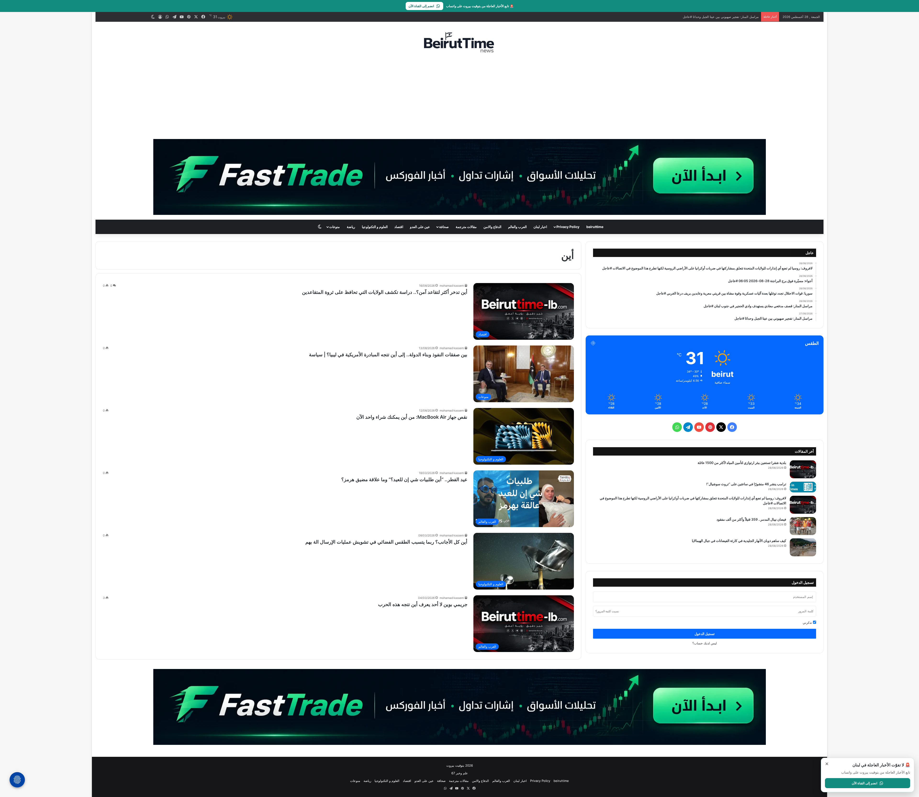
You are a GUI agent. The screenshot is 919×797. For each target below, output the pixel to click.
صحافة (444, 227)
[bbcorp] (459, 176)
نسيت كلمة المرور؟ (607, 611)
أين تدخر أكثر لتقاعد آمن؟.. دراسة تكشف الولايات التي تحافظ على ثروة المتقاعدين (384, 292)
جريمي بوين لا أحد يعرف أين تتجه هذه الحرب (422, 604)
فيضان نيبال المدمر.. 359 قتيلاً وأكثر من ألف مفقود (751, 519)
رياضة (351, 227)
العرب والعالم (517, 227)
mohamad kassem (452, 285)
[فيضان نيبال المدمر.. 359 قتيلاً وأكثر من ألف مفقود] (803, 526)
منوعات (334, 227)
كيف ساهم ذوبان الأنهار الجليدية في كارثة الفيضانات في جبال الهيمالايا (739, 541)
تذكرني (808, 622)
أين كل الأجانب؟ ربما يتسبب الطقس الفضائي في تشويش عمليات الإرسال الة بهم (386, 542)
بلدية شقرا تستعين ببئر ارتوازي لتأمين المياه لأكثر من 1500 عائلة (742, 463)
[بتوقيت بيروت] (459, 42)
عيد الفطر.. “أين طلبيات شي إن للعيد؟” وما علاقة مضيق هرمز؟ (404, 479)
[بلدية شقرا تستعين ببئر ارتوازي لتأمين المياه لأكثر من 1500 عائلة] (803, 469)
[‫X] (721, 427)
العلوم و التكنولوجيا (375, 227)
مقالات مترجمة (466, 227)
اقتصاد (398, 227)
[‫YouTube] (699, 427)
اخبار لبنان (540, 227)
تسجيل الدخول (705, 634)
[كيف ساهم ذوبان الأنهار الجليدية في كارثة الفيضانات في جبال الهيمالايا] (803, 547)
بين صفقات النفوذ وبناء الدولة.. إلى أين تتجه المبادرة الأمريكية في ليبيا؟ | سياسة (388, 354)
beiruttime (594, 227)
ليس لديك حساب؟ (704, 643)
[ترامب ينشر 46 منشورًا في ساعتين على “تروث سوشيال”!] (803, 487)
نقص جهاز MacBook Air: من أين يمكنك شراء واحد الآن (411, 417)
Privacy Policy (567, 227)
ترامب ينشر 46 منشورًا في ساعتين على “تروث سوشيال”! (746, 484)
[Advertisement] (459, 95)
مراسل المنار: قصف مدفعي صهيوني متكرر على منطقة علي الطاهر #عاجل (709, 17)
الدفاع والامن (492, 227)
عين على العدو (420, 227)
